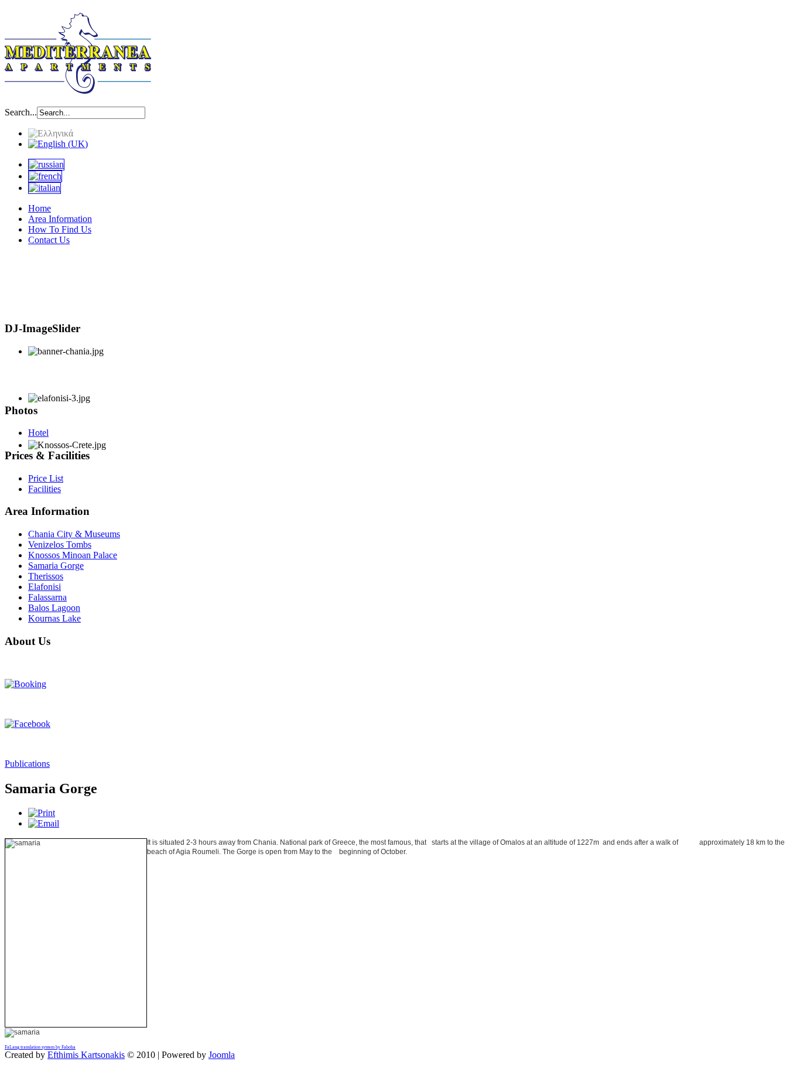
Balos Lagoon (54, 608)
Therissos (45, 576)
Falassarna (47, 597)
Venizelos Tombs (59, 544)
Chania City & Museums (74, 534)
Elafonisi (44, 587)
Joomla (221, 1055)
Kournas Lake (54, 618)
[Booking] (25, 684)
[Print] (41, 813)
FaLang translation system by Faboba (40, 1047)
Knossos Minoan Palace (72, 555)
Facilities (44, 489)
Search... (21, 112)
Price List (45, 478)
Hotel (38, 433)
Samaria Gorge (56, 566)
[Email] (43, 823)
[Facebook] (27, 724)
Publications (27, 764)
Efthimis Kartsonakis (86, 1055)
